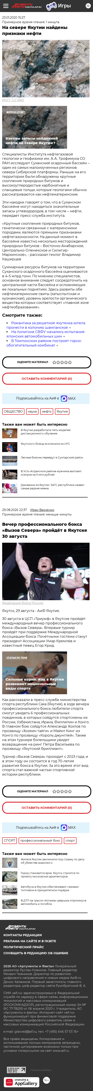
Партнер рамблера (40, 1070)
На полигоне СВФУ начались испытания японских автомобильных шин (45, 334)
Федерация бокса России (22, 603)
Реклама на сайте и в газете (29, 941)
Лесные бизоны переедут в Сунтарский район (52, 457)
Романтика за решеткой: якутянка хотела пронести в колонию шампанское (45, 325)
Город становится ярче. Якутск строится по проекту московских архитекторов (50, 874)
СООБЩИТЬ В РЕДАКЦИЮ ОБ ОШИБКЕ (35, 953)
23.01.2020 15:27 (13, 18)
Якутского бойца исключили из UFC (45, 443)
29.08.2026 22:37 (14, 510)
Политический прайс (23, 947)
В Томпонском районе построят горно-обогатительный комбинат (44, 343)
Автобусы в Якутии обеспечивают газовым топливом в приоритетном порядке (50, 888)
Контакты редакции (22, 935)
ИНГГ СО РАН (13, 100)
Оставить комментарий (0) (47, 379)
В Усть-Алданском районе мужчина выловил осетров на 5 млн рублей (51, 473)
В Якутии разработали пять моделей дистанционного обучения (46, 431)
